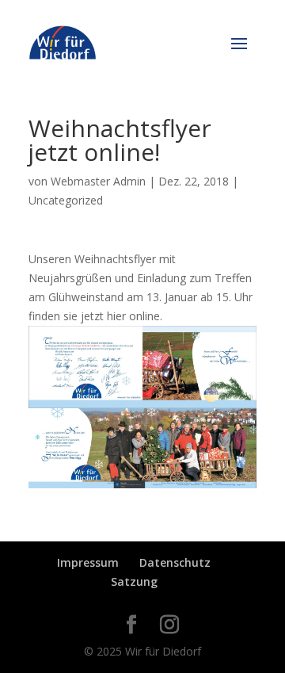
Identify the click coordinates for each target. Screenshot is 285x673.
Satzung (134, 581)
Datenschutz (175, 562)
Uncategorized (65, 200)
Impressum (88, 562)
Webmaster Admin (98, 181)
